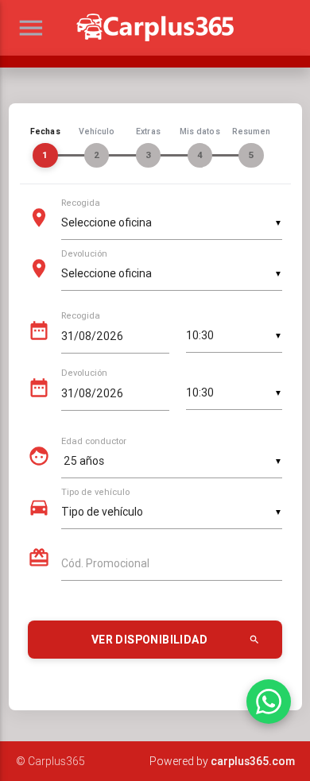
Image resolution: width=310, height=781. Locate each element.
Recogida (80, 203)
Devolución (84, 254)
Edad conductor (93, 441)
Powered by (222, 761)
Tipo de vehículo (95, 492)
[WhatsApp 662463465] (268, 701)
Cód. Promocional (105, 563)
